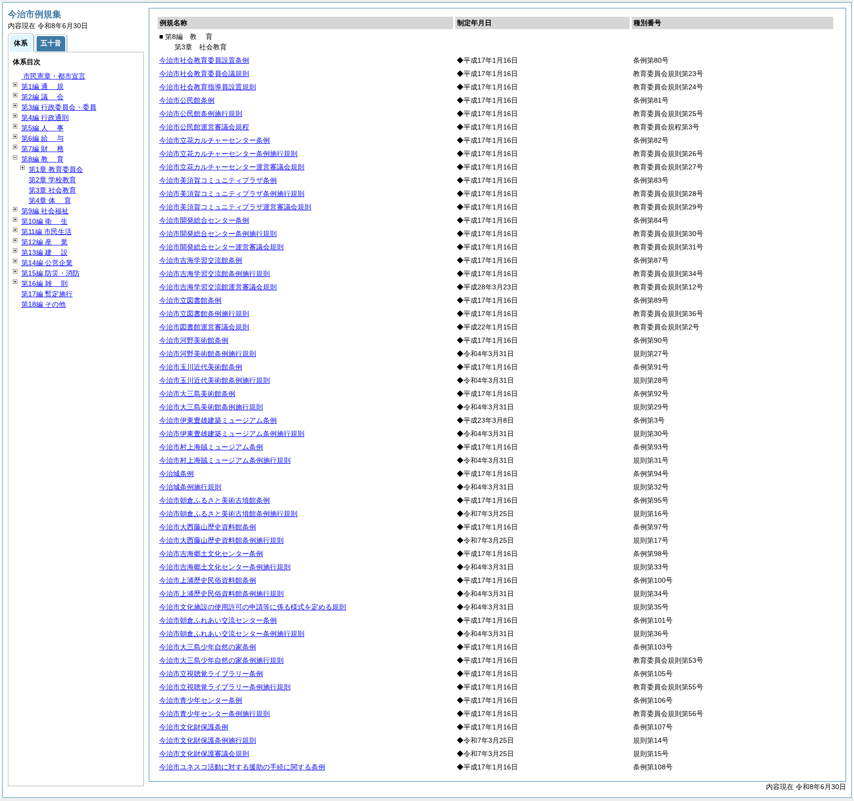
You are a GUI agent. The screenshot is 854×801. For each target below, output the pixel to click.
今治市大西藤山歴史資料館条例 (207, 527)
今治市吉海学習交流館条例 (200, 260)
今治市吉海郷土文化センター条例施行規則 (225, 567)
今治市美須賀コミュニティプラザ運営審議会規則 (235, 207)
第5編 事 (42, 128)
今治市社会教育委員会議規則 (204, 74)
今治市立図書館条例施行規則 (204, 314)
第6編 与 (42, 138)
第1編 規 (42, 86)
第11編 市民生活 (46, 232)
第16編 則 (44, 283)
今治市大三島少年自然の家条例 (207, 647)
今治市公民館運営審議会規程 (204, 127)
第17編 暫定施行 (47, 294)
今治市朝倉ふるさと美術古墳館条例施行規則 (228, 514)
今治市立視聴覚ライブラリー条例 (211, 674)
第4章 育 (50, 200)
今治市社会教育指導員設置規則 (207, 87)
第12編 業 (44, 242)
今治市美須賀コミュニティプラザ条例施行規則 (231, 194)
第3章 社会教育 (52, 190)
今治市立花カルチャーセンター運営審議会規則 (231, 167)
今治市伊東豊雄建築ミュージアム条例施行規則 (231, 434)
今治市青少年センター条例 (200, 700)
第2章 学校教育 (52, 180)
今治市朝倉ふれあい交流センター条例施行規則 (231, 634)
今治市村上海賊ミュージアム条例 (211, 447)
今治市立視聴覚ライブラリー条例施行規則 (225, 687)
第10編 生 (44, 221)
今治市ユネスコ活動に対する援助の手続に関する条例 (242, 767)
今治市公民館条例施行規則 (200, 114)
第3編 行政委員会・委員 (58, 107)
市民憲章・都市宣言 (53, 76)
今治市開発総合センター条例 (204, 220)
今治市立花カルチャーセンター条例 (214, 140)
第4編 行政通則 (45, 117)
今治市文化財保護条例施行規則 (207, 740)
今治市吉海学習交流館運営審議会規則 (218, 287)
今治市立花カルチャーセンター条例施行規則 (228, 154)
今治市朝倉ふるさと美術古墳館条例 (214, 500)
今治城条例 (176, 474)
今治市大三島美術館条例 (197, 394)
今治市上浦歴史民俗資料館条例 (207, 580)
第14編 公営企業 (47, 263)
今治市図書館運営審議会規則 (204, 327)
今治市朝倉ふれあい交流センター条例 (218, 620)
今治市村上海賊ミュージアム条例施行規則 (225, 460)
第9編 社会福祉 (45, 211)
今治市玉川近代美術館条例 (200, 367)
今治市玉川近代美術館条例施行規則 (214, 380)
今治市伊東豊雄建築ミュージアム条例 (218, 420)
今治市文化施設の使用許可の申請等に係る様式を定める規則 (252, 607)
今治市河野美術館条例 (193, 340)
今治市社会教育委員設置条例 (204, 60)
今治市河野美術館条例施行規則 (207, 354)
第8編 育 (42, 159)
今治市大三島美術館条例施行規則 (211, 407)
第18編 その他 (43, 304)
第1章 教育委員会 (56, 169)
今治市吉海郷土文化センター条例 (211, 554)
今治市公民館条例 (186, 100)
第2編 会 (42, 97)
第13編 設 (44, 252)
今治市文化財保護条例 (193, 727)
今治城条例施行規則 (190, 487)
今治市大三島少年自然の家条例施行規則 (221, 660)
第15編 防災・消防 (50, 273)
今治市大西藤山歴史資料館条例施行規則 (221, 540)
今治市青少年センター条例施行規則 (214, 714)
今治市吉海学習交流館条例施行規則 (214, 274)
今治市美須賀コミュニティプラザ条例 (218, 180)
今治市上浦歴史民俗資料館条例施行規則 (221, 594)
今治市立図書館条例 (190, 300)
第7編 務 (42, 149)
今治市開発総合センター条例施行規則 (218, 234)
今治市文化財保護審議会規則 (204, 754)
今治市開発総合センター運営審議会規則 (221, 247)
